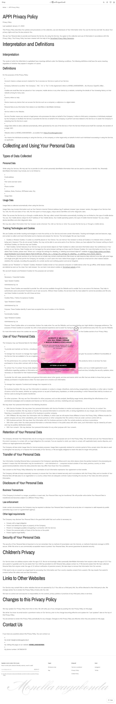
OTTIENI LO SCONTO (58, 365)
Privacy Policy (64, 369)
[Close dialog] (76, 328)
